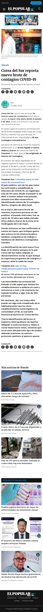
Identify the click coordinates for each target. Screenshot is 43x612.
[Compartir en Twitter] (7, 91)
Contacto (17, 600)
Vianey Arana (5, 513)
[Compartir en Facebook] (3, 91)
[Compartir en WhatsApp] (11, 91)
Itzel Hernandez (6, 433)
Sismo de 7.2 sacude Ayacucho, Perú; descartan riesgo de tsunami (19, 394)
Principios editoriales (24, 598)
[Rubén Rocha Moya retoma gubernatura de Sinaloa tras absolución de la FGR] (21, 561)
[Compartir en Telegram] (15, 91)
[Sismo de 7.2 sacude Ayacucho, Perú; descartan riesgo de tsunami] (21, 381)
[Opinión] (21, 20)
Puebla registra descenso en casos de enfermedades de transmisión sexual (19, 508)
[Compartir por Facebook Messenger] (23, 91)
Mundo (5, 65)
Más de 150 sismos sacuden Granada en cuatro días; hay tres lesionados (20, 462)
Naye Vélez (4, 580)
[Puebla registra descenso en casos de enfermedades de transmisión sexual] (21, 494)
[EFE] (5, 104)
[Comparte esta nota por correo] (19, 91)
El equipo (35, 598)
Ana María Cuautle (7, 547)
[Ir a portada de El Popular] (21, 9)
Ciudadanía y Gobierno (16, 580)
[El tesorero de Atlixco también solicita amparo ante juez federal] (21, 528)
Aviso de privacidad (27, 600)
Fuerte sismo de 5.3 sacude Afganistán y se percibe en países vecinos (21, 428)
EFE (12, 103)
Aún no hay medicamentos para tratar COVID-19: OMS (20, 269)
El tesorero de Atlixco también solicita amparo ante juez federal (19, 542)
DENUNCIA (37, 3)
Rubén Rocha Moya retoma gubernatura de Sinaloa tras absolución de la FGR (20, 575)
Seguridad (17, 547)
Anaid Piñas (4, 400)
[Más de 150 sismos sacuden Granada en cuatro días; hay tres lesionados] (21, 448)
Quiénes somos (11, 598)
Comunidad (14, 513)
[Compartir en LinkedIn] (28, 91)
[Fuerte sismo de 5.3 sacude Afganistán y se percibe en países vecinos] (21, 414)
